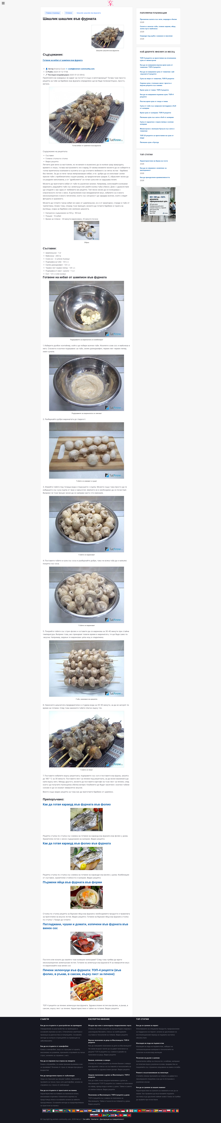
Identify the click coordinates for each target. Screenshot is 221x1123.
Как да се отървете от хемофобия (54, 1046)
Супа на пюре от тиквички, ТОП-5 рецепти (157, 78)
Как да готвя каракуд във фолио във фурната (77, 843)
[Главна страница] (110, 3)
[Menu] (3, 3)
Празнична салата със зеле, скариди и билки (158, 19)
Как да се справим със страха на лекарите (57, 1061)
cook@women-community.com (81, 69)
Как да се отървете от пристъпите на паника (58, 1090)
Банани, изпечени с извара (99, 1060)
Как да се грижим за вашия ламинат (150, 1087)
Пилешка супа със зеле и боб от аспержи (157, 117)
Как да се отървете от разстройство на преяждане (61, 1025)
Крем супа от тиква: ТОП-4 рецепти (154, 90)
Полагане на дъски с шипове (148, 1058)
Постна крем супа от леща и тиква (154, 101)
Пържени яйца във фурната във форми (72, 882)
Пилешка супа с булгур (149, 142)
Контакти (94, 1119)
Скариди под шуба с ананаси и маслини (156, 36)
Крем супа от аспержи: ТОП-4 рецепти (155, 113)
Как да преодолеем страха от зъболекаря (57, 1076)
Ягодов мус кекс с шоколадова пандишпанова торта (109, 1025)
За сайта (86, 1119)
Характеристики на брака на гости (154, 161)
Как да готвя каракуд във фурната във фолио (77, 804)
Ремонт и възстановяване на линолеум (152, 1073)
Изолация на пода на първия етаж (150, 1043)
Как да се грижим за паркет (147, 1025)
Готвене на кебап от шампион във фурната (63, 60)
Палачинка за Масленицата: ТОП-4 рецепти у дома (108, 1095)
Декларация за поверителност (112, 1119)
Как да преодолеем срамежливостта (155, 177)
